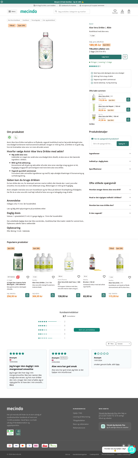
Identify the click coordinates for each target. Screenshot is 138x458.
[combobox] (72, 11)
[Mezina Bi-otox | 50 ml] (94, 262)
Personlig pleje (36, 20)
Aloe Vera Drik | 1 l (116, 283)
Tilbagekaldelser (79, 420)
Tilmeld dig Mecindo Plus (108, 413)
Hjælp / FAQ (77, 413)
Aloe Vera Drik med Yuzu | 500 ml (69, 283)
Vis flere (91, 124)
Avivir (91, 24)
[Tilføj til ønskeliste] (125, 56)
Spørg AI (122, 144)
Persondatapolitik (108, 454)
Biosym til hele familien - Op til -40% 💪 (69, 2)
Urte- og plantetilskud (49, 20)
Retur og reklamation (81, 424)
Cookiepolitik (94, 454)
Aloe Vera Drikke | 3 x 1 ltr (42, 283)
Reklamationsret (79, 428)
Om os (67, 454)
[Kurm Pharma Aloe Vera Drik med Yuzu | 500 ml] (69, 262)
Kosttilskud (26, 20)
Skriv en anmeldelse (87, 330)
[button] (129, 11)
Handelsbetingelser (80, 454)
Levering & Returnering (81, 417)
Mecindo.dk (17, 454)
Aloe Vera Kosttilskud (14, 20)
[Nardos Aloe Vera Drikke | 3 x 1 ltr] (43, 262)
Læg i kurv (105, 57)
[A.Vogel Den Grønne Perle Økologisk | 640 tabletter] (18, 262)
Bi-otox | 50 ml (88, 282)
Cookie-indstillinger (124, 454)
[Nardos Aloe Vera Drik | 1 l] (120, 263)
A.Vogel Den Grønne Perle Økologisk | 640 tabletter (16, 284)
